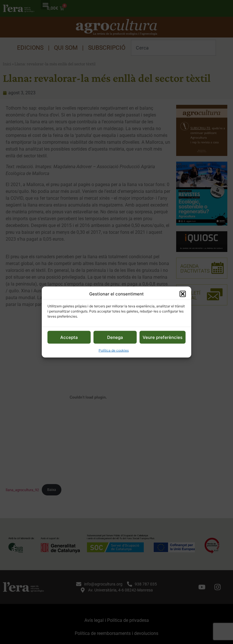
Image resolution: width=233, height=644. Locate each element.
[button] (183, 294)
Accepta (69, 337)
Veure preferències (162, 337)
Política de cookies (114, 350)
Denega (115, 337)
